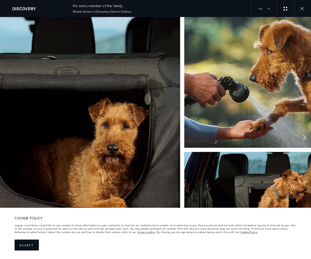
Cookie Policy (249, 232)
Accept (26, 245)
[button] (304, 138)
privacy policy (146, 232)
